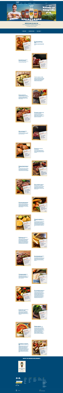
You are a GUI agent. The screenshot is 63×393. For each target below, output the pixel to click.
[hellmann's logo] (17, 2)
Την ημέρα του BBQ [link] (25, 4)
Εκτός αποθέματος (21, 370)
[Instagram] (17, 385)
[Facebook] (16, 385)
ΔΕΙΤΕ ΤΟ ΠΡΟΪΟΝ (21, 371)
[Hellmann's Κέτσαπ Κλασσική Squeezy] (21, 365)
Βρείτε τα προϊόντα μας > (31, 0)
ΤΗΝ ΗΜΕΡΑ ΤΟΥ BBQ (31, 31)
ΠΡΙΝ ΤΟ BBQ (24, 31)
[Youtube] (18, 385)
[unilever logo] (16, 390)
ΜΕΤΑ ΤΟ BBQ (38, 31)
